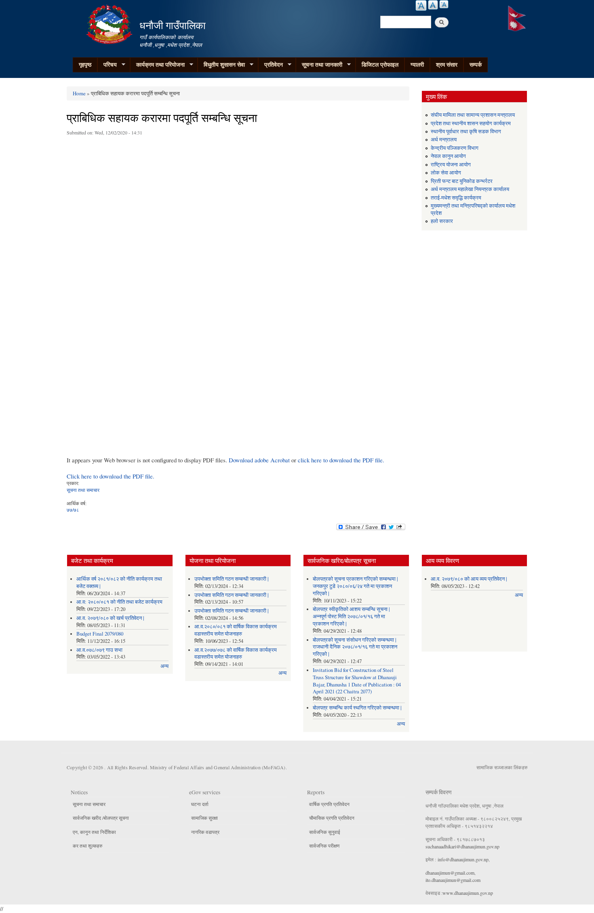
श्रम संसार (446, 64)
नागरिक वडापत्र (205, 832)
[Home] (110, 23)
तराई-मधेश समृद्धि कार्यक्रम (456, 197)
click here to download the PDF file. (341, 460)
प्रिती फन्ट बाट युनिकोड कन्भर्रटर (462, 181)
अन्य (164, 666)
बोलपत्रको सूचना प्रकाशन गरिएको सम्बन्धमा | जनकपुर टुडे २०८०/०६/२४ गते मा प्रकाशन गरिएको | (355, 586)
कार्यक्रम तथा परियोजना (157, 64)
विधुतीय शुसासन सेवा (221, 64)
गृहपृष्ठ (85, 64)
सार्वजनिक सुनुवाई (324, 832)
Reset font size (433, 5)
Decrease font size (444, 4)
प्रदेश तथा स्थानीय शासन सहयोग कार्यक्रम (471, 123)
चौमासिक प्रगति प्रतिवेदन (331, 817)
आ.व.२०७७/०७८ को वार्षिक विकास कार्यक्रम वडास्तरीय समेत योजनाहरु (235, 653)
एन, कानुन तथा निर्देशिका (94, 832)
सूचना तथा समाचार (83, 490)
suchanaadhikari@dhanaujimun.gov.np (462, 846)
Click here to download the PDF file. (110, 476)
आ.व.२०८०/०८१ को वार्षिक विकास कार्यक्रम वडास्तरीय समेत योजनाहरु (235, 630)
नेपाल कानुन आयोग (448, 156)
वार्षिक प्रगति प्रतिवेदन (329, 804)
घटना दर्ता (200, 804)
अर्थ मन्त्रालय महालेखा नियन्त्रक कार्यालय (470, 189)
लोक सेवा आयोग (446, 172)
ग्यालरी (417, 64)
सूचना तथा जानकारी (319, 64)
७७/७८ (73, 509)
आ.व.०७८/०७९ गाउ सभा (99, 649)
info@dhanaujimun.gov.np (463, 859)
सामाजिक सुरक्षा (204, 817)
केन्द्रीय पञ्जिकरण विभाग (454, 148)
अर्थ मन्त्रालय (444, 139)
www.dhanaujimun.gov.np (467, 893)
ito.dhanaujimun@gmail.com (452, 880)
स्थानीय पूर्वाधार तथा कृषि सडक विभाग (466, 131)
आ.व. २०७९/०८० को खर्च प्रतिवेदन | (110, 618)
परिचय (107, 64)
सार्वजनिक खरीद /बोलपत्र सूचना (101, 817)
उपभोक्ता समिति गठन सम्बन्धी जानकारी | (231, 578)
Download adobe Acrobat (260, 460)
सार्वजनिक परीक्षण (324, 845)
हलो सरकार (442, 221)
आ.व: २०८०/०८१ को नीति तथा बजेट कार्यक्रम (119, 601)
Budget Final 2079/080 (99, 633)
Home (79, 93)
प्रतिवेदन (270, 64)
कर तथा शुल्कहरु (87, 845)
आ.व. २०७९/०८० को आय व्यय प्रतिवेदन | (469, 578)
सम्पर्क (476, 64)
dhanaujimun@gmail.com (449, 872)
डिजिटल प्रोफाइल (380, 64)
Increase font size (421, 5)
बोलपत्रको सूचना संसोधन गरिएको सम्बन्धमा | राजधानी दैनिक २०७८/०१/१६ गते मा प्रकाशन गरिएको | (355, 647)
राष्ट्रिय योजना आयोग (451, 164)
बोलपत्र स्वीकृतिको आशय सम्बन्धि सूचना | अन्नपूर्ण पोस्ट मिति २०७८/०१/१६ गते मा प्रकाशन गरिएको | (351, 616)
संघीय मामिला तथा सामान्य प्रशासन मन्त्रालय (473, 114)
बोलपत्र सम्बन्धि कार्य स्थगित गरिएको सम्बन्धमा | (357, 707)
